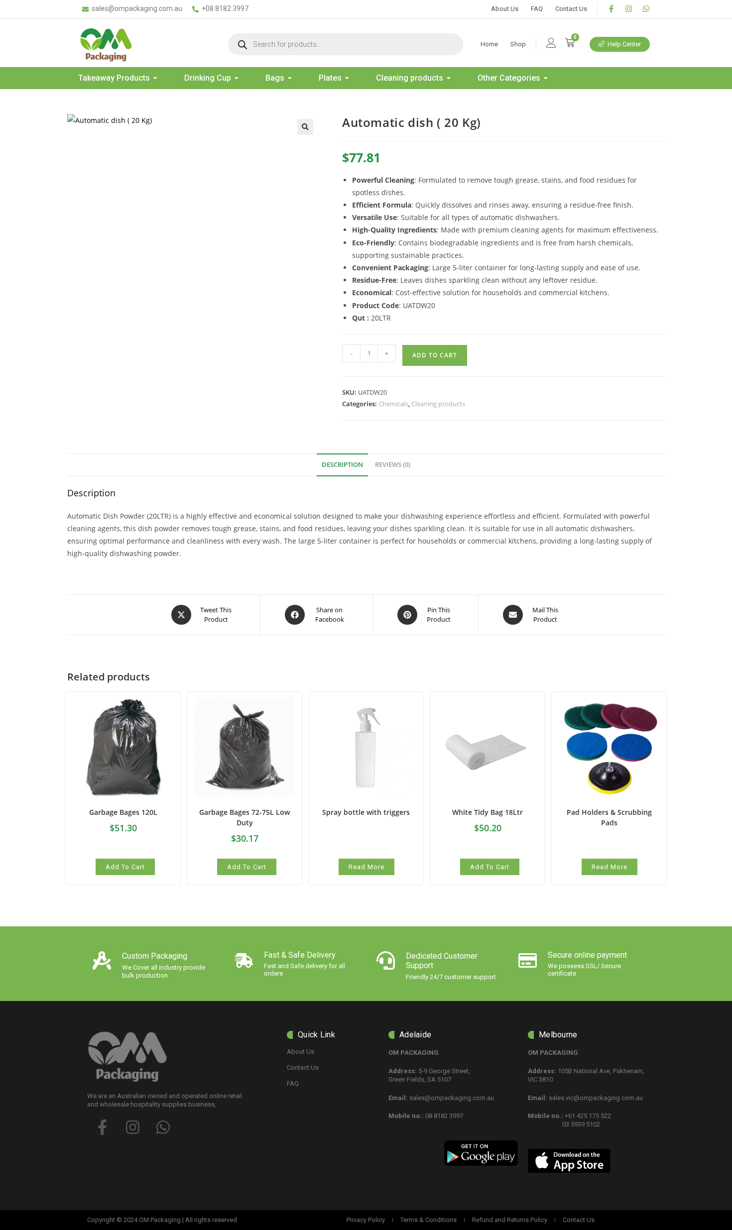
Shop (518, 44)
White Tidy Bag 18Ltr (487, 812)
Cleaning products (438, 403)
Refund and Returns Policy (509, 1220)
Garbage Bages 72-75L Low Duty (244, 817)
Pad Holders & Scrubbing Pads (609, 817)
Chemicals (393, 403)
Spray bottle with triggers (366, 812)
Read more (366, 867)
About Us (504, 8)
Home (489, 44)
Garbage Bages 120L (123, 812)
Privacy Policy (366, 1220)
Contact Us (571, 8)
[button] (305, 127)
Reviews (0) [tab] (392, 464)
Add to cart (434, 355)
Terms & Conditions (428, 1220)
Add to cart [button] (125, 867)
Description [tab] (342, 464)
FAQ (537, 8)
